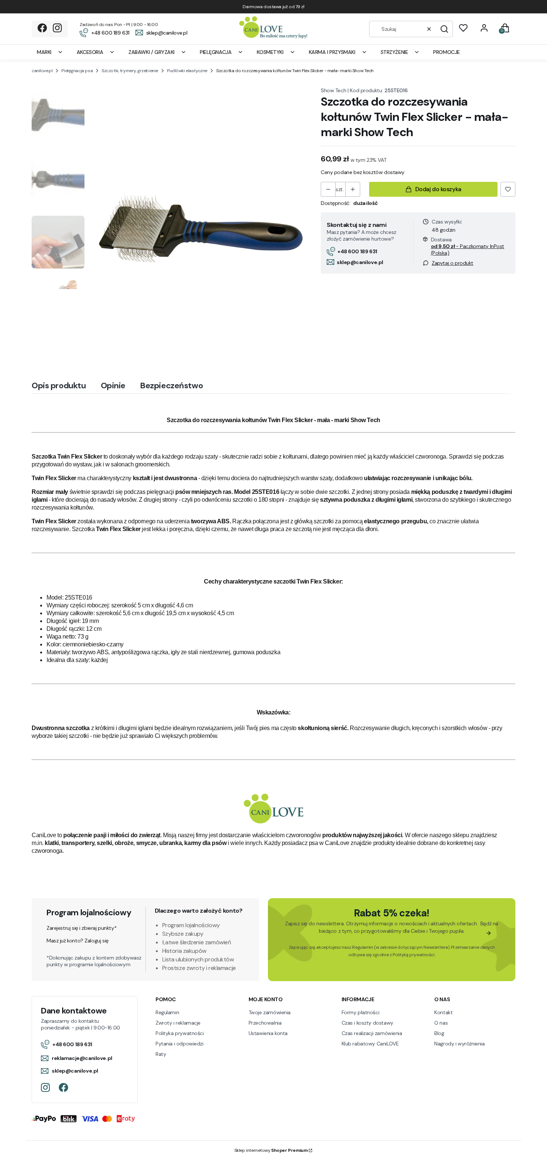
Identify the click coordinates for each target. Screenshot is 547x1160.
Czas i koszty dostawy (367, 1022)
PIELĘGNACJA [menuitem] (215, 52)
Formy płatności (361, 1012)
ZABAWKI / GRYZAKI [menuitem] (151, 52)
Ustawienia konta (268, 1033)
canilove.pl (42, 71)
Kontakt (443, 1012)
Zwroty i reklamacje (178, 1022)
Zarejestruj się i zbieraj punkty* (81, 928)
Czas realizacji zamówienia (372, 1033)
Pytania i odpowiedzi (180, 1043)
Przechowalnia (265, 1022)
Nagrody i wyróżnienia (459, 1043)
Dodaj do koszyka (438, 189)
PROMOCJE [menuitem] (446, 52)
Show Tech (333, 90)
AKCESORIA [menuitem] (90, 52)
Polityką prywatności (414, 955)
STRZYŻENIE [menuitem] (394, 52)
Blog (439, 1033)
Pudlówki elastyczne (187, 71)
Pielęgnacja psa (77, 71)
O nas (441, 1022)
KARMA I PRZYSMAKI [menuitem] (332, 52)
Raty (161, 1054)
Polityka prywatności (180, 1033)
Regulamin (362, 947)
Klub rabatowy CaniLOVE (370, 1043)
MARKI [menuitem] (44, 52)
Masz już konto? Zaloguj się (78, 940)
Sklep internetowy (271, 1150)
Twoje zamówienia (270, 1012)
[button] (444, 29)
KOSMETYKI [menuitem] (270, 52)
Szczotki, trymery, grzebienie (130, 71)
